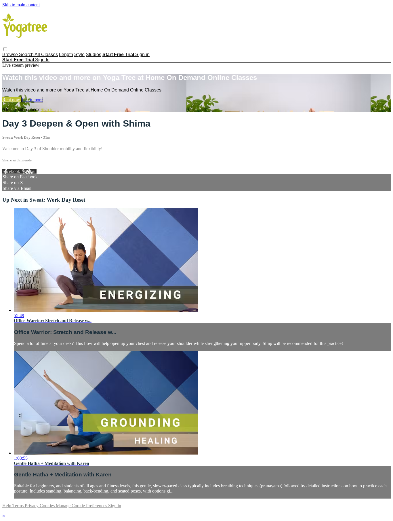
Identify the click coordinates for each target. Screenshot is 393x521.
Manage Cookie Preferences (82, 505)
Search (27, 54)
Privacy (32, 505)
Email (31, 171)
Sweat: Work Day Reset (21, 137)
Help (7, 505)
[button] (5, 49)
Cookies (48, 505)
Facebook (11, 171)
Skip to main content (21, 4)
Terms (18, 505)
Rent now (11, 99)
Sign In (42, 59)
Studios (93, 54)
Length (66, 54)
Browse (10, 54)
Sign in (142, 54)
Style (79, 54)
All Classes (46, 54)
